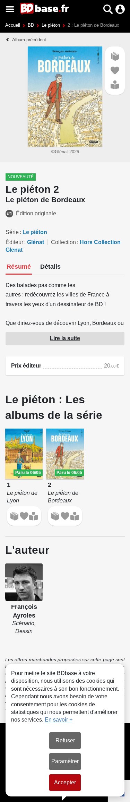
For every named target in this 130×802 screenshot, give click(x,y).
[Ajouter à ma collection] (115, 56)
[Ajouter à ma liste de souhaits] (115, 70)
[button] (96, 9)
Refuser (65, 740)
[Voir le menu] (10, 9)
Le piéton (51, 25)
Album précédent (29, 39)
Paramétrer (65, 761)
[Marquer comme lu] (115, 84)
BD (31, 25)
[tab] (19, 267)
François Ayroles (24, 611)
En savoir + (58, 720)
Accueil (12, 25)
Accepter (65, 782)
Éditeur (14, 242)
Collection (63, 242)
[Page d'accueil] (44, 9)
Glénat (35, 242)
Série (12, 232)
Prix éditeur (26, 366)
